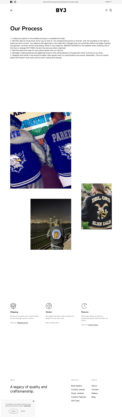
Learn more (27, 406)
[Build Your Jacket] (61, 10)
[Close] (33, 401)
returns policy (93, 325)
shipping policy (22, 323)
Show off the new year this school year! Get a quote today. (61, 2)
